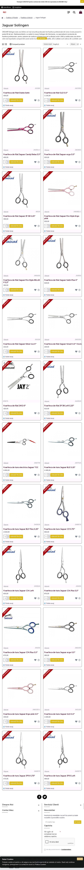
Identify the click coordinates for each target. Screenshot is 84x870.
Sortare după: (48, 44)
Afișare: (73, 44)
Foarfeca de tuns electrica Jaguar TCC (20, 467)
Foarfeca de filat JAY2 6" (14, 406)
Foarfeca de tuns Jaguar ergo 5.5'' (59, 652)
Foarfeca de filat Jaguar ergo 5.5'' (59, 154)
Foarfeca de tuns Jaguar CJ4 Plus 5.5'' (20, 652)
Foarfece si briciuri (26, 17)
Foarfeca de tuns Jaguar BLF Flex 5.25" (20, 529)
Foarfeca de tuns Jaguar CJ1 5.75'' (59, 529)
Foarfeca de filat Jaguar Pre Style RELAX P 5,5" (21, 281)
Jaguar (6, 88)
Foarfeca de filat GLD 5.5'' (56, 93)
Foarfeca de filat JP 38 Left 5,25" (59, 406)
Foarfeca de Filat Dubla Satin (16, 93)
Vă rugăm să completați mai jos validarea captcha (50, 834)
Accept (80, 859)
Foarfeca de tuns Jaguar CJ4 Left (18, 591)
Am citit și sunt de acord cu (58, 849)
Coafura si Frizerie (12, 17)
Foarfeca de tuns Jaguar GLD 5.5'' (59, 714)
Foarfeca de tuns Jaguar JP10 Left (59, 776)
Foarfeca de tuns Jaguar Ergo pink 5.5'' (20, 714)
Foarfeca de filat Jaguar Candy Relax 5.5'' (22, 154)
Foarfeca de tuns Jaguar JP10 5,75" (19, 776)
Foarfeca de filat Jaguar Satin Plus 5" (60, 280)
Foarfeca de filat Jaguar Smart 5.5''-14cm (63, 344)
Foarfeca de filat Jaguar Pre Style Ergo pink (61, 217)
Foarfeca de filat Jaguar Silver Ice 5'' (19, 344)
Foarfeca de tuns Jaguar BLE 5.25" (59, 467)
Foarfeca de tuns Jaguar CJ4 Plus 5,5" (61, 591)
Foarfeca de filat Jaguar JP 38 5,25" (19, 216)
